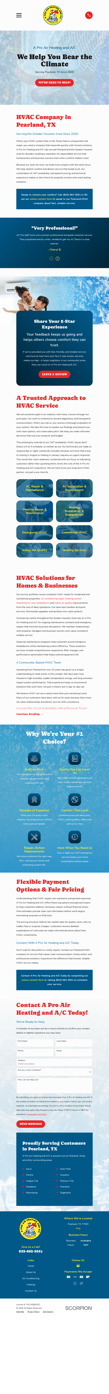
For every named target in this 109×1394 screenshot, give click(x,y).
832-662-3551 (31, 1251)
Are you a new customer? (29, 1070)
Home (31, 1266)
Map (78, 1228)
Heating (31, 1284)
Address (21, 1060)
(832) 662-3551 (72, 194)
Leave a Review (54, 374)
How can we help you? (28, 1080)
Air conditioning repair (52, 598)
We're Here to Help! (54, 82)
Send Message (31, 1123)
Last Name (61, 1041)
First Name (22, 1041)
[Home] (53, 15)
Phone (20, 1051)
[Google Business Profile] (78, 1265)
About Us (31, 1272)
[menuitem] (20, 1311)
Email (59, 1051)
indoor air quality (63, 603)
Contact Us (31, 1290)
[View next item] (58, 259)
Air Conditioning (30, 1278)
